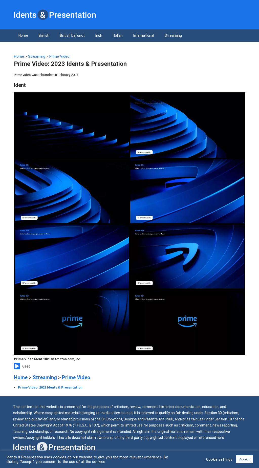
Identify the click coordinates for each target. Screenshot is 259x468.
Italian (118, 35)
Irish (98, 35)
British (44, 35)
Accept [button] (244, 459)
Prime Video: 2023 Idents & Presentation (50, 387)
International (143, 35)
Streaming (173, 35)
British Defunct (72, 35)
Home (23, 35)
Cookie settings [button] (219, 459)
